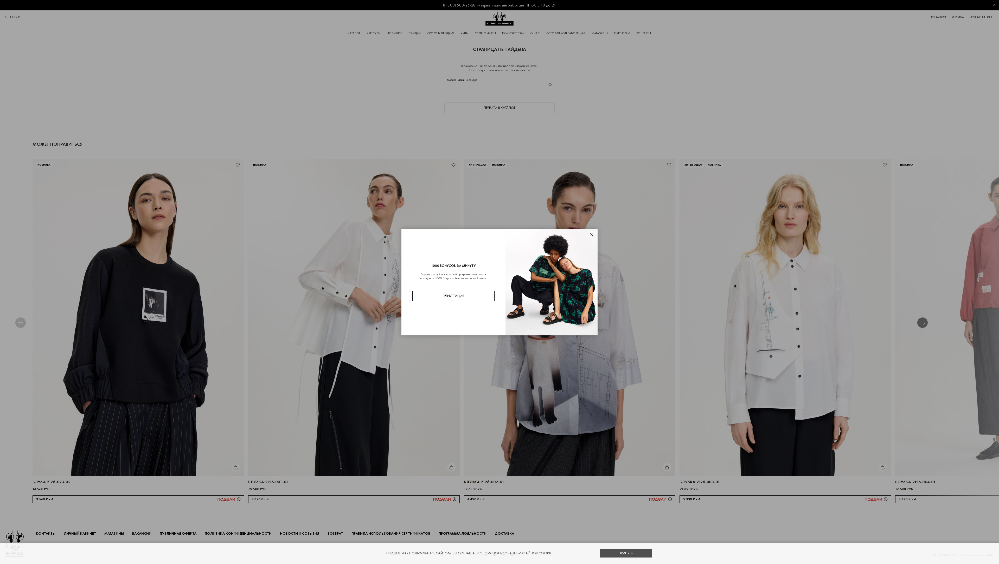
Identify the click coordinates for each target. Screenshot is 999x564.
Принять (626, 553)
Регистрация (453, 296)
